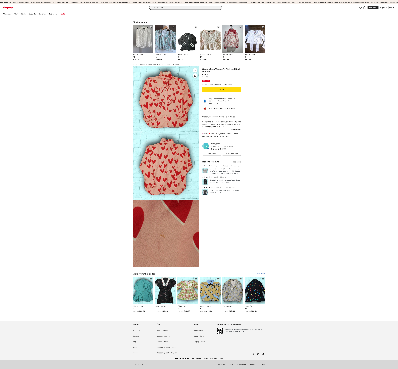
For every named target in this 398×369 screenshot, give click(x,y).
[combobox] (185, 8)
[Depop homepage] (8, 8)
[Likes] (360, 7)
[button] (226, 149)
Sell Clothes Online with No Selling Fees (207, 358)
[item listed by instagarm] (143, 290)
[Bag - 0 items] (365, 7)
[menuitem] (7, 14)
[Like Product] (151, 27)
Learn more (213, 103)
